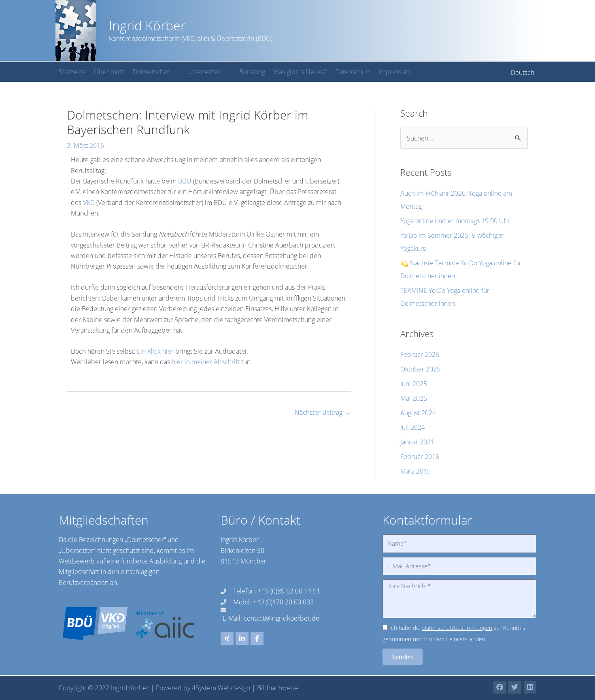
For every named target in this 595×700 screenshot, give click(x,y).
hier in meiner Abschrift (206, 361)
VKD (89, 202)
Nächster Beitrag (323, 412)
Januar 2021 (417, 442)
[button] (156, 71)
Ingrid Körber (147, 25)
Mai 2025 (413, 398)
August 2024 (418, 412)
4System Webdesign (221, 687)
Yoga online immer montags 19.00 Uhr (455, 220)
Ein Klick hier (155, 351)
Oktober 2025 (420, 369)
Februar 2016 (419, 456)
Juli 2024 (412, 427)
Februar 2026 (419, 354)
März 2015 (415, 471)
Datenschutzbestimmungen (457, 628)
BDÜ (185, 181)
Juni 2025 (413, 383)
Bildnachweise (278, 687)
